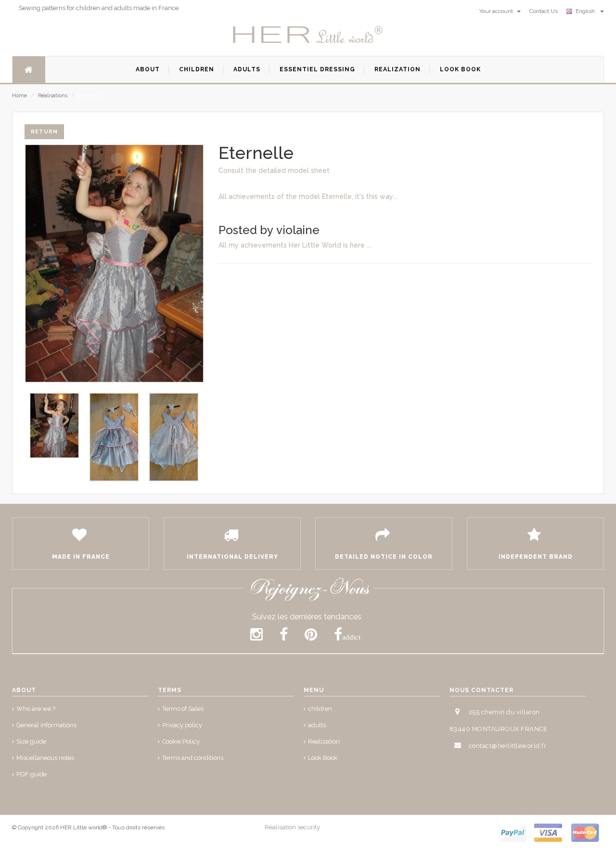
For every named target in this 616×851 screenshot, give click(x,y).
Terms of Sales (183, 708)
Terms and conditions (192, 757)
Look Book (322, 757)
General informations (46, 725)
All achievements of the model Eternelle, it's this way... (307, 196)
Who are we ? (35, 708)
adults (317, 725)
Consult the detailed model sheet (274, 170)
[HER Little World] (308, 35)
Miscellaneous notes (45, 757)
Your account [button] (496, 11)
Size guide (31, 741)
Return (44, 132)
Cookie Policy (181, 741)
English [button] (586, 11)
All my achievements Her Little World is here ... (294, 245)
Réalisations (52, 95)
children (320, 708)
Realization (324, 741)
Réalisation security (292, 827)
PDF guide (31, 774)
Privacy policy (182, 725)
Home (19, 95)
